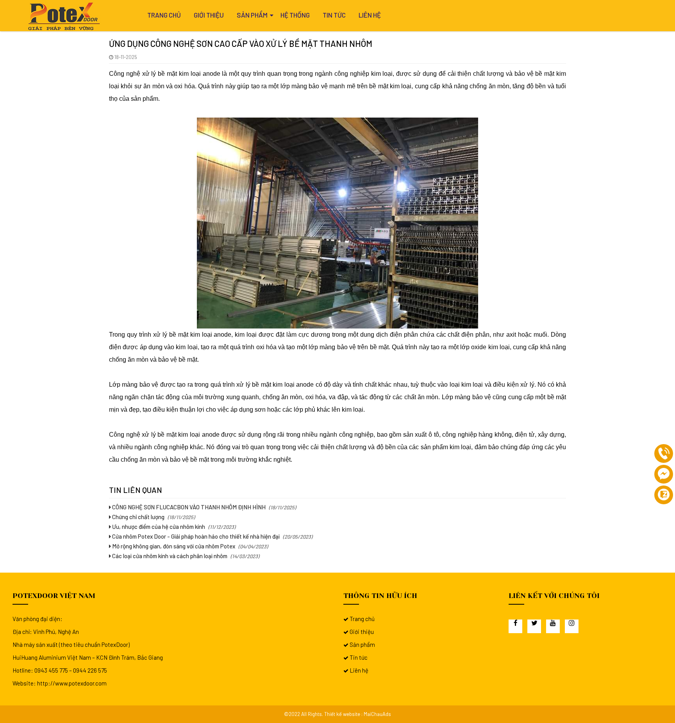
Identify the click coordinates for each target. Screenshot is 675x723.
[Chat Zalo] (663, 495)
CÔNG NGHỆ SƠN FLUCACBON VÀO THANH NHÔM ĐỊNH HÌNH (188, 507)
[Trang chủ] (65, 16)
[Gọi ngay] (663, 453)
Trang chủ (164, 15)
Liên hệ (370, 15)
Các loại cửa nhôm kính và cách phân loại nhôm (169, 555)
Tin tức (334, 15)
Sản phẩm (252, 15)
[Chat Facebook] (663, 474)
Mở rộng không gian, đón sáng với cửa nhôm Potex (173, 546)
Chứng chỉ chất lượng (137, 516)
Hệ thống (295, 15)
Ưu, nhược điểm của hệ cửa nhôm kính (158, 526)
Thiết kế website (342, 714)
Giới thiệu (209, 15)
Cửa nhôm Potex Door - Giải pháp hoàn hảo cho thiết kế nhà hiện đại (195, 536)
